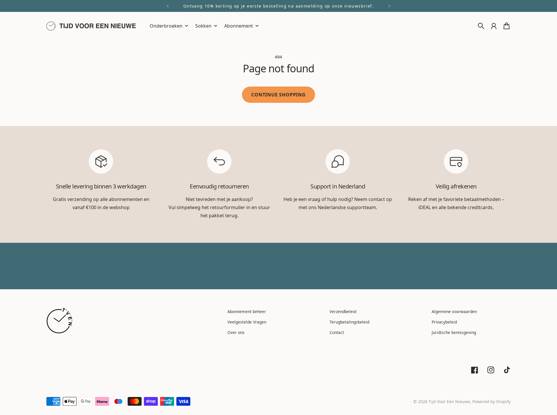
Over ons (236, 332)
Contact (337, 332)
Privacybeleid (444, 322)
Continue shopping (278, 94)
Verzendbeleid (343, 311)
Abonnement (238, 26)
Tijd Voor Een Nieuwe (449, 401)
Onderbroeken (166, 26)
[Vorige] (167, 6)
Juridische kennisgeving (454, 332)
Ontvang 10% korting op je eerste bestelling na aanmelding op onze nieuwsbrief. (278, 6)
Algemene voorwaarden (454, 311)
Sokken (203, 26)
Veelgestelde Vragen (246, 322)
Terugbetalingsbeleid (349, 322)
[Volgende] (389, 6)
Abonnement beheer (246, 311)
